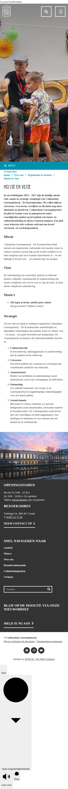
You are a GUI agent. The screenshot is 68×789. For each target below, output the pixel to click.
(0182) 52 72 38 (14, 517)
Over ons (19, 175)
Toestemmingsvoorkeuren (49, 641)
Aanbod (8, 547)
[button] (11, 1)
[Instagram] (34, 650)
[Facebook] (27, 650)
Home (7, 175)
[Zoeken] (49, 589)
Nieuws (8, 553)
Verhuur (8, 577)
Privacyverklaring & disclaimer (19, 641)
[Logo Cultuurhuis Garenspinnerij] (7, 11)
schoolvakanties (20, 499)
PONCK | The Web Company (40, 659)
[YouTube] (41, 650)
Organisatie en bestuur (40, 175)
